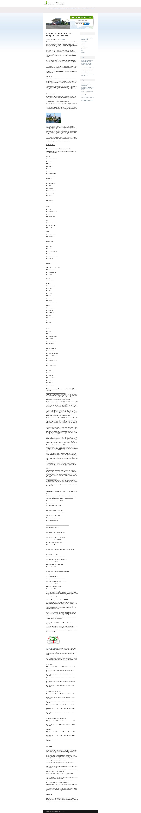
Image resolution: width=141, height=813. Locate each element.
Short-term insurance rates (51, 648)
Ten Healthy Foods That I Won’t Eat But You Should (87, 71)
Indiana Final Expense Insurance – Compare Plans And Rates (87, 61)
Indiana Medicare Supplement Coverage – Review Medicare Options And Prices (86, 64)
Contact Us (84, 11)
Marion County (48, 126)
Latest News (72, 11)
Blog (78, 11)
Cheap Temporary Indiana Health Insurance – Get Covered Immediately (87, 93)
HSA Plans (56, 11)
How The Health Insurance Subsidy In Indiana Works (87, 75)
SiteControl (63, 39)
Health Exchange (64, 11)
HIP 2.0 (54, 613)
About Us (93, 8)
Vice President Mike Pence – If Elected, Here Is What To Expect (87, 100)
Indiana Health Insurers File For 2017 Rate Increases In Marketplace (87, 97)
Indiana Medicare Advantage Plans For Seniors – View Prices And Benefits (87, 88)
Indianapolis (70, 749)
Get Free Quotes (85, 8)
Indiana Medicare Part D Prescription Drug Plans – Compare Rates (86, 84)
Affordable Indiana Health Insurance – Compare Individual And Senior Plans (63, 8)
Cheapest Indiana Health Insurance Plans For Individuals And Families (87, 68)
